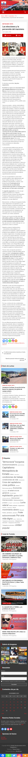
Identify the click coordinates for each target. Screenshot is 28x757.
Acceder (3, 737)
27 (3, 710)
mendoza (4, 507)
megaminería (21, 505)
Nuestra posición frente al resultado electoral (15, 359)
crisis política (8, 485)
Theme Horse (15, 749)
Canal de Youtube (8, 534)
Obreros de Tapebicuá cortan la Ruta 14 (16, 439)
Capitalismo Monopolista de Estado (10, 470)
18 (21, 705)
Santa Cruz (19, 519)
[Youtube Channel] (11, 729)
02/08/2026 (5, 635)
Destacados (6, 24)
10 (17, 702)
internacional (15, 498)
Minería (14, 507)
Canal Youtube (7, 550)
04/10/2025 (5, 393)
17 (17, 705)
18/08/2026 (5, 559)
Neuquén (22, 510)
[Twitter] (7, 340)
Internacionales (7, 500)
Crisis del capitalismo (11, 482)
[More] (16, 340)
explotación (7, 495)
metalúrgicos (9, 507)
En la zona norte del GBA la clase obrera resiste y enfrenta (17, 415)
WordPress (19, 751)
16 (14, 705)
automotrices (21, 465)
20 (3, 708)
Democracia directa (7, 488)
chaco (12, 474)
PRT (10, 32)
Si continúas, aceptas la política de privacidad (14, 681)
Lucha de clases (16, 502)
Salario (14, 519)
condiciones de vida (10, 480)
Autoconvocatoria (9, 465)
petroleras (9, 512)
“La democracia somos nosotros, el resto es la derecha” (14, 352)
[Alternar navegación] (3, 12)
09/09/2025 (13, 442)
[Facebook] (3, 340)
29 (10, 710)
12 (25, 702)
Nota (11, 24)
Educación (4, 490)
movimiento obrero (10, 509)
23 (14, 708)
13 (3, 705)
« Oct (2, 713)
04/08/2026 (5, 611)
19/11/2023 (5, 32)
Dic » (25, 713)
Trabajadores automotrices (8, 521)
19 (25, 705)
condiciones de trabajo (12, 477)
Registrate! (4, 739)
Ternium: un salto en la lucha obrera (17, 449)
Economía (17, 488)
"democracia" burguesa (13, 343)
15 (10, 705)
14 (6, 705)
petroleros (15, 512)
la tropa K (10, 502)
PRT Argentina (12, 559)
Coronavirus (21, 480)
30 (14, 710)
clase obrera (16, 474)
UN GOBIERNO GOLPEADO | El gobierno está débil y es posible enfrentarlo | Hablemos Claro (12, 555)
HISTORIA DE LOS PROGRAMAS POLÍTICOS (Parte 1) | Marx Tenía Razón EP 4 (13, 582)
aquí (22, 724)
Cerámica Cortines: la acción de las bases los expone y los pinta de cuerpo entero (13, 389)
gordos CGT (18, 496)
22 (10, 708)
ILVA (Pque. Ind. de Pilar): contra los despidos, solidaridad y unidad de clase (17, 427)
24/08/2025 (13, 451)
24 (17, 708)
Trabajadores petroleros (8, 525)
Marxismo (21, 343)
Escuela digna (13, 493)
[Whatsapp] (10, 340)
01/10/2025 (13, 418)
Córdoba (18, 485)
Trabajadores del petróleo (14, 522)
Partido (4, 512)
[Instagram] (13, 340)
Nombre (3, 671)
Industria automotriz (6, 498)
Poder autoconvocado (12, 514)
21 (6, 708)
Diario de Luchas (8, 366)
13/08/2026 (5, 586)
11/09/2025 (13, 432)
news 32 (4, 344)
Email (2, 676)
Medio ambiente (13, 505)
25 (21, 708)
